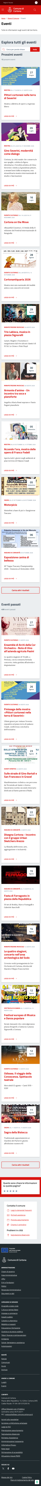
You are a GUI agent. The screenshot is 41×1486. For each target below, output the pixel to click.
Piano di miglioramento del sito (22, 1480)
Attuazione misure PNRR (10, 1456)
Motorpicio (10, 504)
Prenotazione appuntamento (12, 1430)
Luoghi (3, 1382)
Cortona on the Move (16, 222)
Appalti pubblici (7, 1317)
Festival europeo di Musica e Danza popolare (19, 1016)
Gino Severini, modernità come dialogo (18, 152)
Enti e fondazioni (7, 1282)
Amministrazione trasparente (12, 1441)
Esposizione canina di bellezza (16, 559)
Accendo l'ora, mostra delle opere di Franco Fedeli (20, 451)
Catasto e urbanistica (9, 1320)
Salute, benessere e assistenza (13, 1342)
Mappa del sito (6, 1477)
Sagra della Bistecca (15, 1132)
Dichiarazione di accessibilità (12, 1452)
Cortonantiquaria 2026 (17, 279)
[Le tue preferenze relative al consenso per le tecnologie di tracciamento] (37, 1482)
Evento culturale (11, 215)
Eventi (3, 1386)
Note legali (5, 1448)
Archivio (4, 1369)
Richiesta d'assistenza (9, 1437)
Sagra (6, 500)
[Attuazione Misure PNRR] (20, 1250)
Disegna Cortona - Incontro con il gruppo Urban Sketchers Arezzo (20, 838)
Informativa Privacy (8, 1445)
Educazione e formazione (10, 1328)
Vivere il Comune (13, 18)
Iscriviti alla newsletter (10, 1419)
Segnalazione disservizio (10, 1434)
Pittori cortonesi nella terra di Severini (20, 96)
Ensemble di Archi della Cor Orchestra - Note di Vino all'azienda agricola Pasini (20, 648)
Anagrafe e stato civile (9, 1306)
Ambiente (5, 1339)
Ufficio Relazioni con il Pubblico (12, 1409)
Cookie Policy (27, 1477)
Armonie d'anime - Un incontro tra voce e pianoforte (16, 393)
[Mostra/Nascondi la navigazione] (2, 9)
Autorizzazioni (6, 1346)
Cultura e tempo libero (9, 1309)
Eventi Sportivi (10, 769)
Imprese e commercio (9, 1313)
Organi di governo (8, 1271)
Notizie (4, 1358)
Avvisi (3, 1366)
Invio (35, 49)
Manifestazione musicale (14, 327)
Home (3, 18)
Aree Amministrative (9, 1275)
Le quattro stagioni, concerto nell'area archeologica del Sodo (17, 954)
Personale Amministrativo (11, 1289)
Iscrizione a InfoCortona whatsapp (14, 1423)
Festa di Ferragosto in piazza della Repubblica (17, 897)
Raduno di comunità (12, 552)
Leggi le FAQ (6, 1426)
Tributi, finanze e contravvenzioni (13, 1335)
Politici (3, 1286)
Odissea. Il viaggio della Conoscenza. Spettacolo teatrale (18, 1076)
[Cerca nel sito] (35, 10)
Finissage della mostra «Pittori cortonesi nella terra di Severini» (17, 712)
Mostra (7, 90)
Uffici (3, 1278)
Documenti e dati (7, 1293)
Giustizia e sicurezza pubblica (12, 1331)
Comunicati (5, 1362)
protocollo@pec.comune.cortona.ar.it (19, 1414)
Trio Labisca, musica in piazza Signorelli (17, 333)
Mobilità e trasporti (8, 1324)
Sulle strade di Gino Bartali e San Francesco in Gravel (20, 775)
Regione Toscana (8, 3)
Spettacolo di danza (12, 1008)
